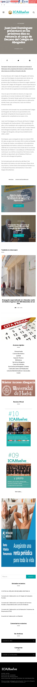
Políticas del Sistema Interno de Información (17, 678)
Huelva (11, 179)
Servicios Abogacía (18, 362)
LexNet (18, 355)
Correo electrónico (18, 353)
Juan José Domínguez (22, 179)
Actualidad (21, 23)
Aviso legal (5, 673)
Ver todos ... (18, 491)
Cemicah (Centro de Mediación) (18, 368)
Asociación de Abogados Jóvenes (18, 366)
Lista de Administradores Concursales (18, 371)
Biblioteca (18, 360)
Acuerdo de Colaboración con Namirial (12, 616)
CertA (18, 373)
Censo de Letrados (18, 364)
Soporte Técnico (18, 358)
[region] (18, 1)
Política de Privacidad (9, 676)
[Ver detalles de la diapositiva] (18, 1)
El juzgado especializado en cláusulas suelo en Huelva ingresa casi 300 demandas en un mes (18, 301)
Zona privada (18, 351)
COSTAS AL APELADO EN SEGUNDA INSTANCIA (15, 591)
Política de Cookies (8, 675)
